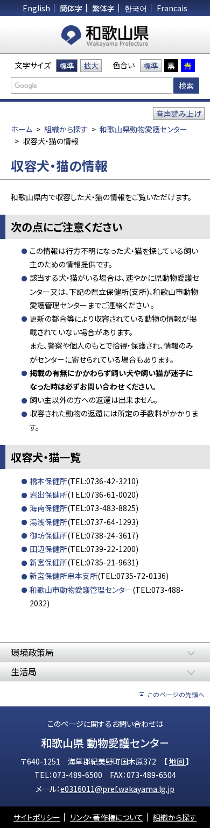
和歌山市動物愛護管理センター (81, 589)
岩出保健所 (48, 494)
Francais (172, 8)
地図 (177, 761)
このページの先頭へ (176, 694)
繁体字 (103, 8)
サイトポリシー (36, 817)
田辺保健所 (48, 548)
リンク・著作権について (106, 817)
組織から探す (66, 129)
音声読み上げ (178, 113)
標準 (66, 65)
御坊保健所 (48, 535)
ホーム (21, 129)
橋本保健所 (48, 481)
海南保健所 (48, 508)
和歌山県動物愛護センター (143, 129)
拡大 (91, 65)
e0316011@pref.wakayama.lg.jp (117, 788)
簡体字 (71, 8)
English (36, 8)
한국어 (135, 8)
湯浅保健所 (48, 521)
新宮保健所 (48, 562)
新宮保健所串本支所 (63, 575)
